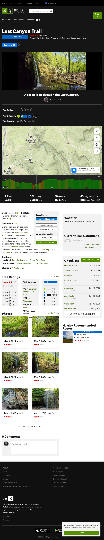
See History (89, 247)
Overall (26, 307)
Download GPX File (46, 230)
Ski (37, 3)
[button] (4, 71)
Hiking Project (59, 475)
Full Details (54, 276)
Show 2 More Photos (30, 426)
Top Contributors (10, 483)
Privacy (64, 537)
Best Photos (18, 19)
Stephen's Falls (17, 247)
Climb (4, 3)
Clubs (5, 479)
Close (81, 533)
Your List (31, 121)
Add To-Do (21, 121)
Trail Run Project (60, 479)
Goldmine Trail (8, 252)
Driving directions (46, 225)
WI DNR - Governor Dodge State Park (31, 263)
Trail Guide (6, 19)
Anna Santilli (69, 288)
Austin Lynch (55, 99)
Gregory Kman (70, 265)
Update (92, 244)
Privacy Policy (91, 527)
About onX (7, 516)
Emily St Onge (70, 280)
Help (5, 471)
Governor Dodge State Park (74, 38)
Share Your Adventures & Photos (16, 486)
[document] (81, 529)
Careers (6, 520)
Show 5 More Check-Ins (82, 313)
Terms (57, 537)
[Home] (15, 11)
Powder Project (59, 483)
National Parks (59, 486)
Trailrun (28, 3)
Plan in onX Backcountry (46, 219)
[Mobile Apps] (38, 19)
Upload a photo (46, 238)
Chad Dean (69, 304)
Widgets (6, 475)
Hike (19, 3)
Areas (32, 38)
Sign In (97, 15)
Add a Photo (53, 313)
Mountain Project (60, 468)
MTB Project (58, 471)
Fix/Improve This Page (46, 242)
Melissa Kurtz (70, 309)
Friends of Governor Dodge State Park (28, 260)
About (5, 468)
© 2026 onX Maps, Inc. (45, 537)
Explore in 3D (9, 45)
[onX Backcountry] (50, 3)
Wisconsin (27, 301)
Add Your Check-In (91, 259)
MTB (12, 3)
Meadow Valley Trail (44, 249)
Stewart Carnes (71, 270)
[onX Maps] (8, 500)
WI (38, 38)
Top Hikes (30, 19)
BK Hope (68, 275)
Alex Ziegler (69, 296)
